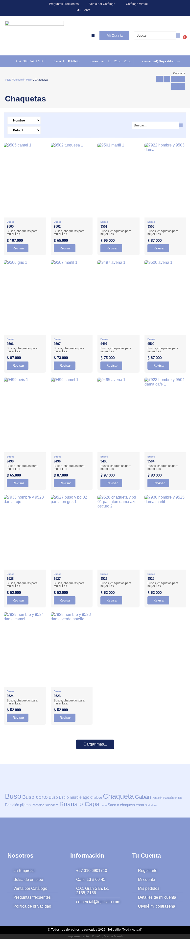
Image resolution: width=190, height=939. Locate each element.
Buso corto (35, 797)
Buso (13, 796)
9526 (103, 578)
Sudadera (151, 805)
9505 (10, 226)
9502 (57, 226)
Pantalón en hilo (172, 797)
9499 (10, 461)
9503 (150, 226)
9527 (57, 578)
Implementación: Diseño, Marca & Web (95, 936)
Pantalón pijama (18, 805)
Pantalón (157, 797)
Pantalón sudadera (45, 805)
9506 (10, 344)
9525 (150, 578)
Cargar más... (95, 744)
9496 (57, 461)
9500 (150, 344)
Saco (103, 805)
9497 (103, 344)
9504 (150, 461)
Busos (10, 221)
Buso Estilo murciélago (69, 797)
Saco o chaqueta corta (126, 805)
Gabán (143, 797)
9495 (103, 461)
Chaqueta (118, 796)
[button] (93, 35)
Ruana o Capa (79, 803)
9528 (10, 578)
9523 (57, 696)
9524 (10, 696)
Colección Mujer (23, 79)
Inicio (8, 79)
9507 (57, 344)
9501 (103, 226)
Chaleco (96, 797)
